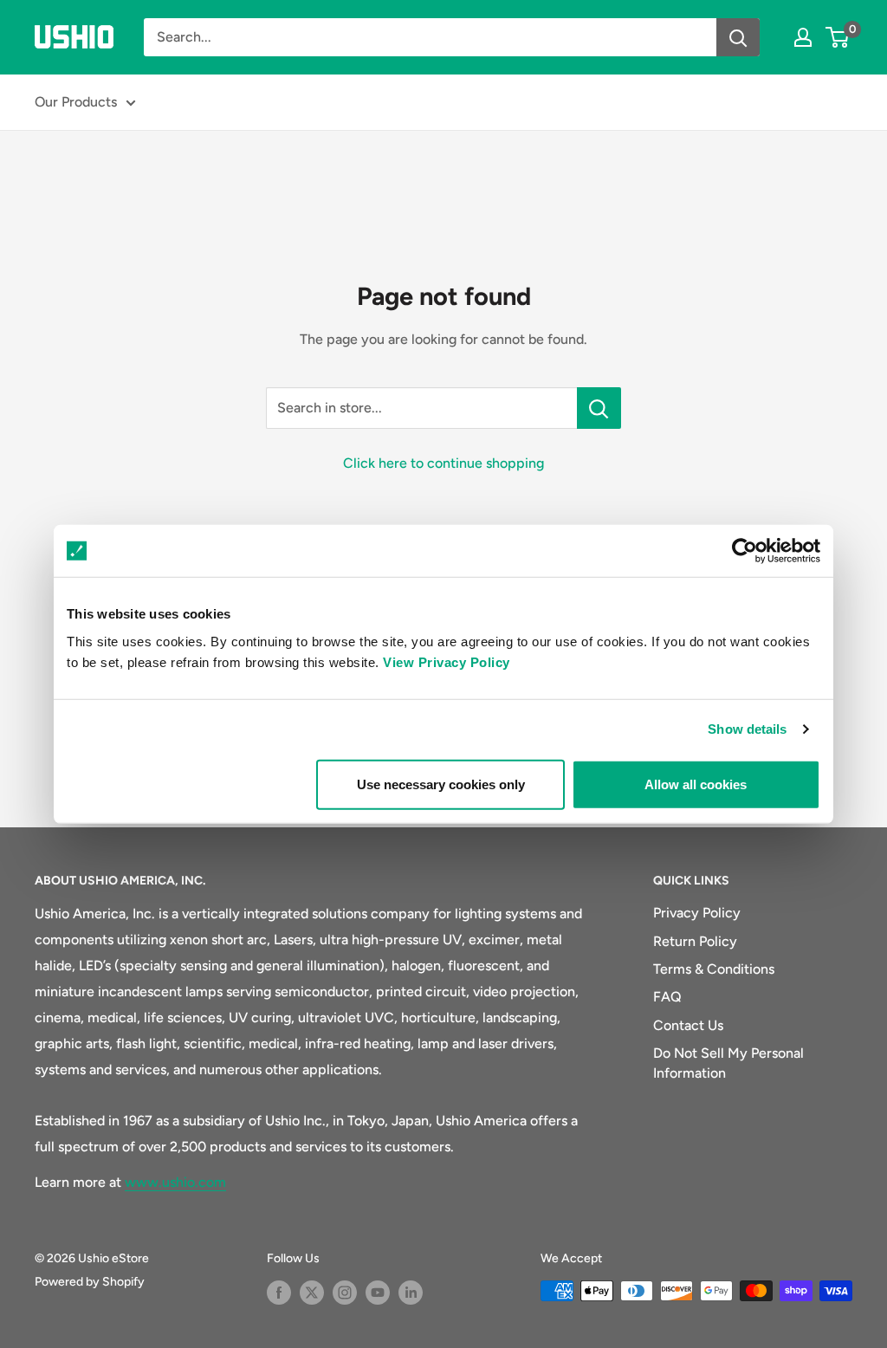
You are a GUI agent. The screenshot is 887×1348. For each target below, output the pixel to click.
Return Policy (695, 941)
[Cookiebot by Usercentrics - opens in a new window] (744, 551)
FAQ (667, 996)
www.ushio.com (175, 1182)
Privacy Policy (697, 912)
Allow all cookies (695, 783)
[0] (838, 37)
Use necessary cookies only (441, 783)
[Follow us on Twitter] (312, 1292)
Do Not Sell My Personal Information (728, 1062)
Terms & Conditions (713, 969)
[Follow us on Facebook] (279, 1292)
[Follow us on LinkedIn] (410, 1292)
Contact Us (688, 1025)
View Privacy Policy (446, 661)
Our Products (76, 102)
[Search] (738, 37)
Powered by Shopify (90, 1281)
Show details (747, 729)
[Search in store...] (599, 408)
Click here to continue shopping (443, 463)
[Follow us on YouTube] (378, 1292)
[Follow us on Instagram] (345, 1292)
